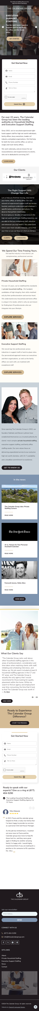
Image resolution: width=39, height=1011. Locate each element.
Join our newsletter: (9, 909)
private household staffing (12, 289)
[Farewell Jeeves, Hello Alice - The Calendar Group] (19, 570)
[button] (4, 177)
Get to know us (12, 467)
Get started (14, 39)
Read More (9, 515)
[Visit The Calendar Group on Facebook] (3, 942)
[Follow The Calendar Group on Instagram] (12, 942)
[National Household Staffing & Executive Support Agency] (19, 8)
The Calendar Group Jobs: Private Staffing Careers (17, 508)
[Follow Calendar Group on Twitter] (8, 942)
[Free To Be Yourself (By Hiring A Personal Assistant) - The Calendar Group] (19, 532)
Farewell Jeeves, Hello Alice (15, 583)
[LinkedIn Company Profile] (17, 942)
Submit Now (18, 104)
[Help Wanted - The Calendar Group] (19, 494)
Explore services (12, 372)
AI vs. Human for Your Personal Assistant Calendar (16, 546)
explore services (12, 317)
